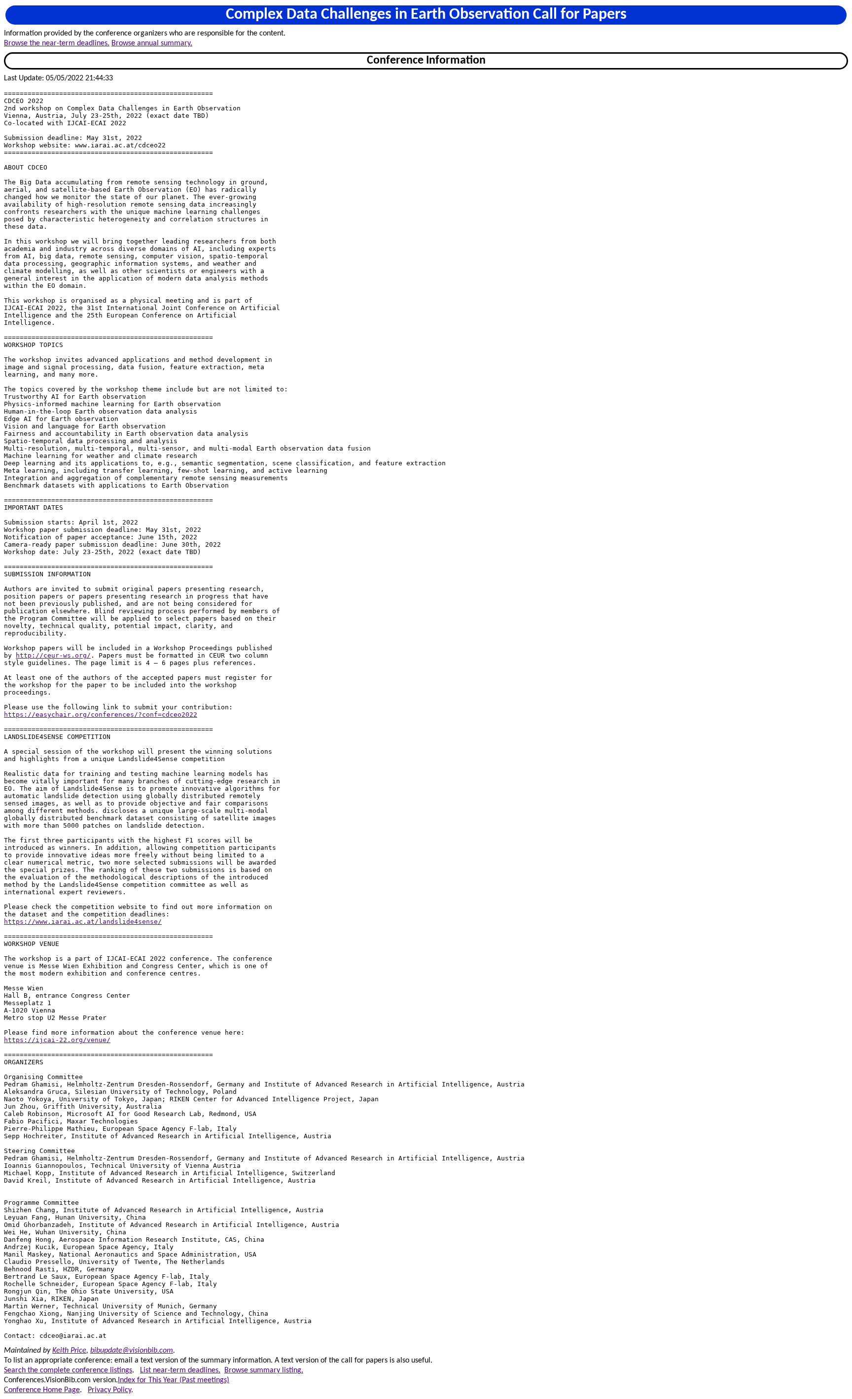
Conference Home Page (42, 1390)
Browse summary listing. (263, 1370)
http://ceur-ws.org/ (53, 655)
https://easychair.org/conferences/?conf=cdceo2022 (100, 714)
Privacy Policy (109, 1390)
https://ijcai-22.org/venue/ (57, 1040)
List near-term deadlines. (180, 1370)
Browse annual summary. (151, 43)
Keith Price (69, 1351)
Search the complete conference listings (68, 1370)
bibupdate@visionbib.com (131, 1351)
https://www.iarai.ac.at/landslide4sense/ (83, 921)
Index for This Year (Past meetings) (173, 1380)
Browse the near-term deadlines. (56, 43)
